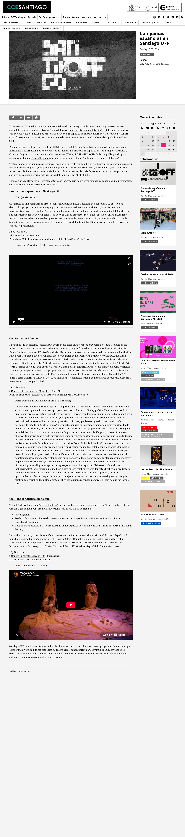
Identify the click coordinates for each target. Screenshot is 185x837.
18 (148, 145)
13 (158, 141)
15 (169, 141)
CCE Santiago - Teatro (153, 379)
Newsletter (99, 17)
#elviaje (13, 671)
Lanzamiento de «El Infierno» (156, 469)
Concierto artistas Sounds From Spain (158, 362)
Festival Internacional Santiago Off (88, 130)
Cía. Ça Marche (25, 197)
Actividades (147, 54)
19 (153, 145)
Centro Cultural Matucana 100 (28, 555)
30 (174, 149)
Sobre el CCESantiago (13, 17)
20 (158, 145)
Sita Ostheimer (40, 157)
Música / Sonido (150, 372)
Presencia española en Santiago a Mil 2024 (153, 317)
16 (174, 141)
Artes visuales (149, 427)
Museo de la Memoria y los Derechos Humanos (155, 435)
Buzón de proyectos (49, 17)
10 (142, 141)
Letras (145, 478)
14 (163, 141)
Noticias (86, 17)
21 (163, 145)
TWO (70, 154)
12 (153, 141)
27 (158, 149)
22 (169, 145)
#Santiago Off (24, 671)
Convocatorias (71, 17)
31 (142, 153)
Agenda (32, 17)
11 (148, 141)
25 (148, 149)
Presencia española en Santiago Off (153, 190)
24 (142, 149)
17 (142, 145)
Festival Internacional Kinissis (157, 274)
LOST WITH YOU (84, 154)
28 (163, 149)
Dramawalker (148, 232)
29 (169, 149)
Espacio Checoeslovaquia (25, 235)
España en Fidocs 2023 (152, 514)
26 (153, 149)
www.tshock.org (49, 505)
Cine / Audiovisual (151, 523)
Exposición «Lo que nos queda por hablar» (157, 414)
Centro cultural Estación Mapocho (30, 391)
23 (174, 145)
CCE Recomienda (149, 200)
